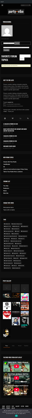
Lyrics (15, 246)
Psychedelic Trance (9, 255)
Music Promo (15, 248)
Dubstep (7, 233)
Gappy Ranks (23, 236)
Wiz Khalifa (17, 268)
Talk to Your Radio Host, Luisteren (13, 171)
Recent (19, 345)
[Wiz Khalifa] (16, 321)
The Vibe (5, 185)
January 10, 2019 (7, 148)
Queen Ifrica (20, 255)
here (5, 111)
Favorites (6, 50)
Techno (7, 265)
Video (22, 265)
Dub (17, 231)
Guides (15, 238)
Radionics (6, 188)
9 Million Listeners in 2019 (10, 136)
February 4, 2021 (7, 125)
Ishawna (18, 243)
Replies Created (16, 47)
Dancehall (16, 228)
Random (26, 345)
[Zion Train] (16, 295)
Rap (16, 258)
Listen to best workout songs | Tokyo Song (15, 169)
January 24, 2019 (7, 143)
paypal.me (10, 102)
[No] (30, 413)
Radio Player (8, 258)
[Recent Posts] (5, 118)
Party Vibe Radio (19, 250)
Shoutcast (18, 260)
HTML (7, 241)
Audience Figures (17, 223)
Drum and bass (9, 231)
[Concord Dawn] (16, 312)
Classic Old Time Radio (9, 161)
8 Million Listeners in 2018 (10, 141)
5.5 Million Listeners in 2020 (10, 124)
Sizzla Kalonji (9, 263)
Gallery (17, 406)
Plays (6, 345)
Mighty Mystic (24, 246)
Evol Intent (15, 233)
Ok (16, 415)
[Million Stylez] (7, 295)
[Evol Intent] (7, 315)
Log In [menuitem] (2, 1)
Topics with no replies (9, 209)
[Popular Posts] (12, 118)
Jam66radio (6, 164)
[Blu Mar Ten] (16, 304)
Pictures (7, 253)
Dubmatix (24, 231)
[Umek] (25, 322)
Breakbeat (25, 226)
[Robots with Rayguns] (25, 297)
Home (3, 406)
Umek (15, 265)
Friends (11, 43)
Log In (13, 408)
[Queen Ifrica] (7, 287)
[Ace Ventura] (25, 313)
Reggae (24, 258)
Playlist (15, 253)
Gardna (7, 238)
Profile (6, 43)
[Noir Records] (7, 306)
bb (4, 166)
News (3, 408)
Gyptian (22, 238)
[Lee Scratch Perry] (16, 288)
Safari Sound (8, 260)
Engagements (25, 47)
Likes (13, 345)
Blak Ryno (16, 226)
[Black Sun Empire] (25, 306)
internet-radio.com (16, 241)
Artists (8, 406)
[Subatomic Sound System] (25, 288)
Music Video (8, 250)
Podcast (23, 253)
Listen (22, 406)
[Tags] (28, 118)
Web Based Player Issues (9, 146)
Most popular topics (8, 207)
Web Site (5, 193)
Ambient (7, 223)
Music (5, 190)
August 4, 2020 (7, 132)
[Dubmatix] (7, 333)
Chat (13, 406)
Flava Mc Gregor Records (11, 236)
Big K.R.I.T (8, 226)
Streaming (18, 263)
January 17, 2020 (7, 137)
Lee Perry (7, 246)
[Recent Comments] (20, 118)
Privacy (8, 408)
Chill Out (7, 228)
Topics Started (7, 47)
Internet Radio (9, 243)
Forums (17, 43)
